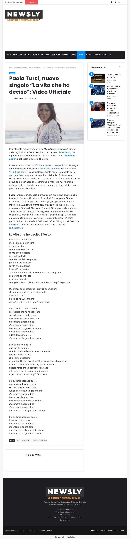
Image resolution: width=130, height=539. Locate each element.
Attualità (17, 55)
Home (8, 55)
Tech (104, 55)
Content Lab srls (45, 530)
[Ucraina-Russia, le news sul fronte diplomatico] (98, 106)
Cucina (35, 55)
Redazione (112, 530)
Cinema (27, 55)
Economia (55, 55)
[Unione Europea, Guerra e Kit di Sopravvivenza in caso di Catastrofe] (98, 123)
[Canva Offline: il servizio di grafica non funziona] (98, 90)
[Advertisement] (88, 27)
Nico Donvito (18, 99)
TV (109, 55)
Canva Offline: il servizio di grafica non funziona (114, 90)
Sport (97, 55)
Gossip (65, 55)
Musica (81, 55)
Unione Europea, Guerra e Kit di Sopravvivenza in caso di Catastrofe (113, 126)
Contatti (103, 530)
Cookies (121, 530)
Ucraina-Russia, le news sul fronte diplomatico (113, 108)
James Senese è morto (114, 76)
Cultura (45, 55)
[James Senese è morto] (98, 78)
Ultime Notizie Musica (39, 440)
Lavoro (73, 55)
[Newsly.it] (24, 15)
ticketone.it (17, 228)
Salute (89, 55)
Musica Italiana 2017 (23, 440)
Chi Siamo (94, 530)
